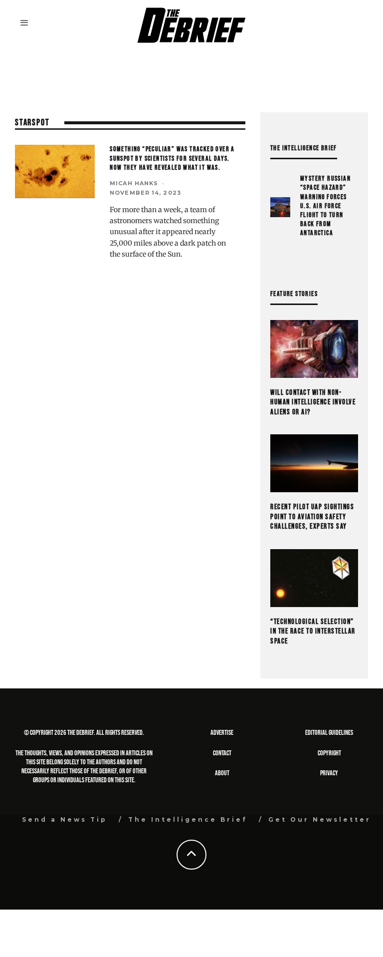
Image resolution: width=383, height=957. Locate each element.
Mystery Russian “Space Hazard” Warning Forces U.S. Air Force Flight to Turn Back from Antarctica (325, 205)
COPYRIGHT (329, 753)
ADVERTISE (221, 732)
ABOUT (222, 773)
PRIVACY (329, 773)
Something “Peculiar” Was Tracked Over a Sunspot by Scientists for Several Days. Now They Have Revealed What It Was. (172, 158)
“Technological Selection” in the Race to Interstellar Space (313, 631)
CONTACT (222, 753)
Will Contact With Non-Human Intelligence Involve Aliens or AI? (313, 402)
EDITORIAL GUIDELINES (329, 732)
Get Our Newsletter (319, 819)
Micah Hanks (134, 183)
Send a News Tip (64, 819)
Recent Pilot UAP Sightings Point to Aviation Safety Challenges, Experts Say (312, 516)
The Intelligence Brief (187, 819)
